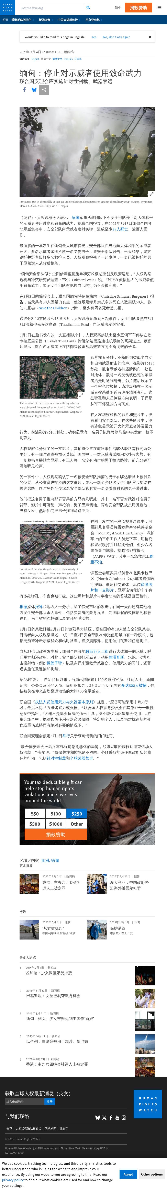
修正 (9, 1128)
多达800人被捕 (134, 685)
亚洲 (45, 860)
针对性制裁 (56, 758)
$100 (56, 813)
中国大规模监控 (68, 20)
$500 (34, 823)
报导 (39, 606)
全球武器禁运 (81, 758)
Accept (128, 1174)
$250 (76, 813)
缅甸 (76, 217)
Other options (152, 1174)
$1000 (56, 823)
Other (77, 823)
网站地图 (50, 1128)
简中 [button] (118, 7)
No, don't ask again (116, 36)
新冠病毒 (44, 20)
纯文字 (64, 1128)
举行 (66, 735)
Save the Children (53, 307)
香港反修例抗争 (21, 20)
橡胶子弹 (54, 662)
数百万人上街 (97, 651)
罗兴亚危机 (93, 20)
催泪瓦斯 (116, 657)
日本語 (78, 58)
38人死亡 (120, 229)
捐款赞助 (138, 7)
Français (68, 58)
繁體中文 (57, 58)
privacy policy (13, 1179)
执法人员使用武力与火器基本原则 (64, 701)
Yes (94, 36)
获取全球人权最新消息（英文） (39, 1093)
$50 (35, 813)
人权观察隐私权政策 (28, 1128)
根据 (23, 606)
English (36, 58)
